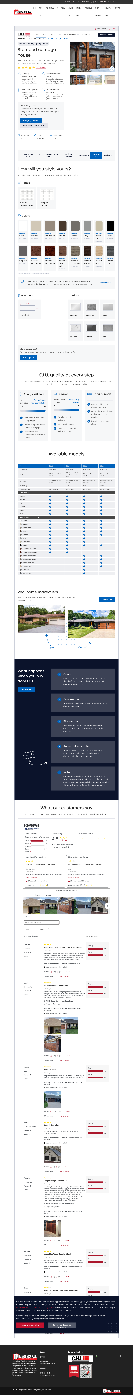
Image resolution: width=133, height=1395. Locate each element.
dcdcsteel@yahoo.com (114, 2)
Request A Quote (108, 12)
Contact (118, 8)
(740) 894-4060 (98, 2)
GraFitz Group (47, 1390)
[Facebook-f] (12, 2)
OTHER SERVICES (98, 12)
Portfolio (88, 8)
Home (34, 8)
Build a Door (78, 12)
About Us (41, 12)
